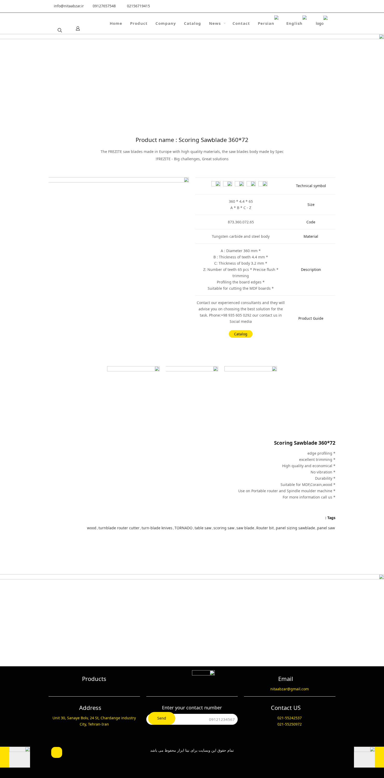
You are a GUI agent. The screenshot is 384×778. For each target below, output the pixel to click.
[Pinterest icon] (295, 6)
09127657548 (104, 5)
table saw (203, 527)
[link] (119, 247)
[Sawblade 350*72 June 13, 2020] (192, 757)
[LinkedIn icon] (305, 6)
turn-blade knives (157, 527)
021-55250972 (289, 724)
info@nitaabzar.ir (69, 5)
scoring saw (223, 527)
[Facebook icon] (315, 6)
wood (91, 527)
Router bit (265, 527)
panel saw (326, 527)
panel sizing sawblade (295, 527)
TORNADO (183, 527)
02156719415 (138, 5)
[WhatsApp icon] (325, 6)
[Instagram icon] (285, 6)
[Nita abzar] (322, 23)
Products (94, 678)
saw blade (245, 527)
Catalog (240, 333)
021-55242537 (289, 717)
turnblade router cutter (118, 527)
